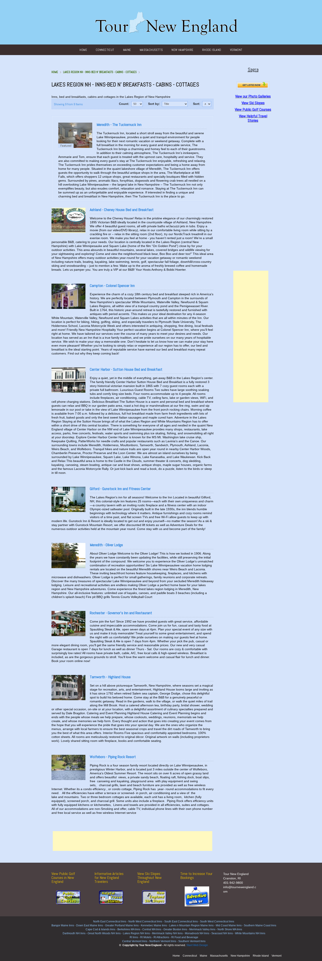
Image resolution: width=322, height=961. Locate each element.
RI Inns (134, 937)
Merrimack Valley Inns (202, 929)
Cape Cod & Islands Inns (100, 929)
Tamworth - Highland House (110, 676)
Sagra (253, 69)
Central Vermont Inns (134, 941)
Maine (127, 50)
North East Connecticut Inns (109, 921)
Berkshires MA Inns (128, 929)
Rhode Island (211, 50)
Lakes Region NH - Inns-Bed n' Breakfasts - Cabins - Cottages (100, 72)
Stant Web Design (197, 945)
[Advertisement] (132, 841)
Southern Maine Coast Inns (260, 925)
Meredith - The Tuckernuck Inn (119, 124)
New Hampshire (182, 50)
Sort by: (154, 104)
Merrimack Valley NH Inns (167, 933)
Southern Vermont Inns (191, 941)
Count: (124, 104)
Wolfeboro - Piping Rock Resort (113, 756)
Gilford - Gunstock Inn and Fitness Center (120, 488)
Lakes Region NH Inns (136, 933)
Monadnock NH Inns (196, 933)
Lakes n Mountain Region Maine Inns (191, 925)
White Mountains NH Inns (250, 933)
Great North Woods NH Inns (104, 933)
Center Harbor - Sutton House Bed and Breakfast (126, 369)
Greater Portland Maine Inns (121, 925)
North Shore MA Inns (230, 929)
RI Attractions (161, 937)
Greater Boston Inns (175, 929)
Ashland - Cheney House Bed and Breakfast (122, 209)
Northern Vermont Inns (162, 941)
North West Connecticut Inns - (146, 921)
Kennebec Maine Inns (154, 925)
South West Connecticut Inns (217, 921)
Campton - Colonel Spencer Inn (112, 285)
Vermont (236, 50)
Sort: (196, 104)
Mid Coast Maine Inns (229, 925)
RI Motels (145, 937)
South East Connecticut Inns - (182, 921)
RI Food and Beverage (184, 937)
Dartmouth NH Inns (74, 933)
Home (83, 50)
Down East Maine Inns (89, 925)
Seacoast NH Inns (222, 933)
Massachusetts (151, 50)
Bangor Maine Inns (62, 925)
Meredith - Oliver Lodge (106, 544)
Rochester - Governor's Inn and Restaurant (121, 612)
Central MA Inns (151, 929)
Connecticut (105, 50)
